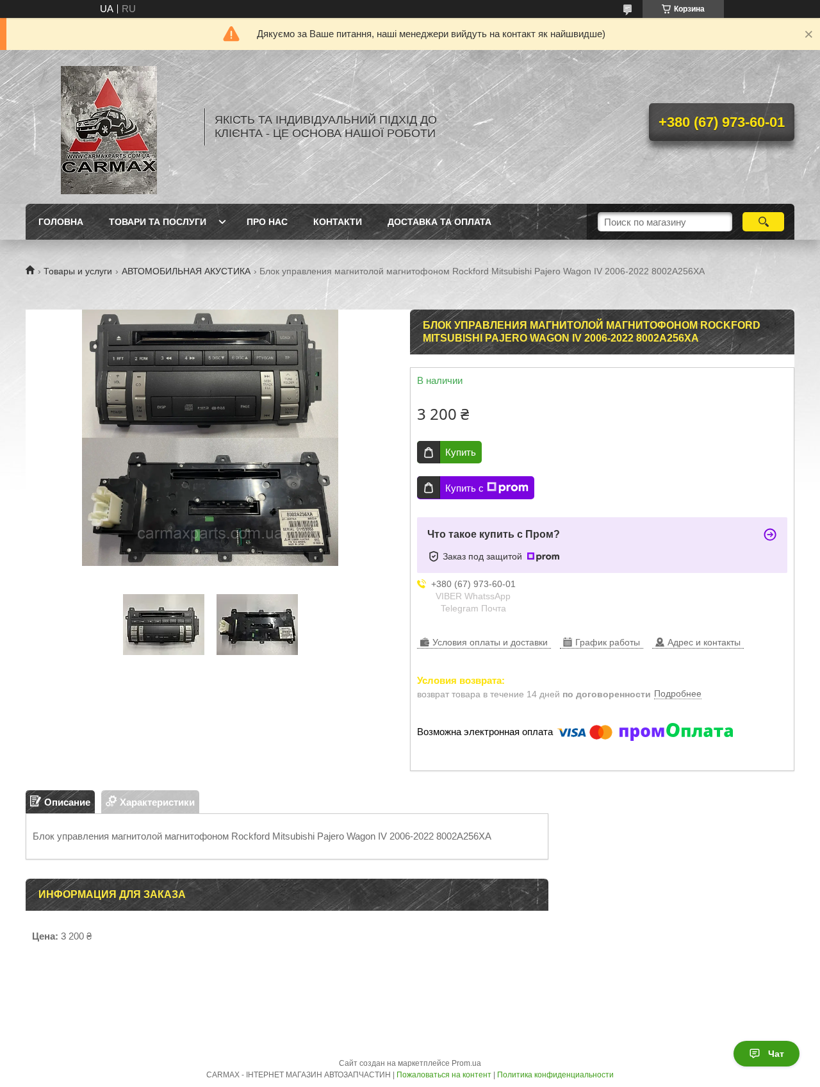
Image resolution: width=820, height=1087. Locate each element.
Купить (460, 452)
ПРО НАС (267, 222)
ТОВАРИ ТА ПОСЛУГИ (157, 222)
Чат (776, 1054)
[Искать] (763, 221)
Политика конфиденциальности (555, 1074)
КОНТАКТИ (337, 222)
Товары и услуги (78, 271)
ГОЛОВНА (60, 222)
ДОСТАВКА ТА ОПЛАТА (439, 222)
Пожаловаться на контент (444, 1074)
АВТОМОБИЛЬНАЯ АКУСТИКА (186, 271)
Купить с (464, 488)
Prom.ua (466, 1063)
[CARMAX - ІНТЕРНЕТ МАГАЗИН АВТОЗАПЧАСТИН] (109, 127)
